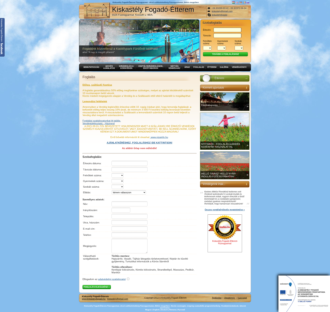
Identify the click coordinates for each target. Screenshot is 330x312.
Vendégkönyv (239, 67)
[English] (237, 2)
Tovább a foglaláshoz (225, 54)
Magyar (148, 310)
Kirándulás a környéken (126, 67)
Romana (172, 310)
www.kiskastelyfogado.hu (94, 299)
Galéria (224, 67)
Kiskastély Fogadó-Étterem (153, 11)
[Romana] (244, 2)
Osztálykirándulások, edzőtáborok (150, 67)
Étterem (211, 67)
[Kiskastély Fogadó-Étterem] (97, 10)
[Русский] (247, 2)
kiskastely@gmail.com (222, 11)
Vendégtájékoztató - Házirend (98, 123)
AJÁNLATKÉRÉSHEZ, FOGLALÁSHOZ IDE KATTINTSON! (139, 142)
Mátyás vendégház (174, 67)
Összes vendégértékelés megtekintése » (225, 210)
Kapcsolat (242, 298)
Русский (181, 310)
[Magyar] (233, 2)
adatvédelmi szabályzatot (112, 279)
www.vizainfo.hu (159, 137)
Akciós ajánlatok (109, 67)
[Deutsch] (240, 2)
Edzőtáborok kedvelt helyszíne (107, 50)
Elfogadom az (104, 279)
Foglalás (198, 67)
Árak (187, 67)
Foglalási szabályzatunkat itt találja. (101, 120)
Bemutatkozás (91, 67)
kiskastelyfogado (219, 15)
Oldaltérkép (229, 298)
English (156, 310)
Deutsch (164, 310)
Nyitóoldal (217, 298)
